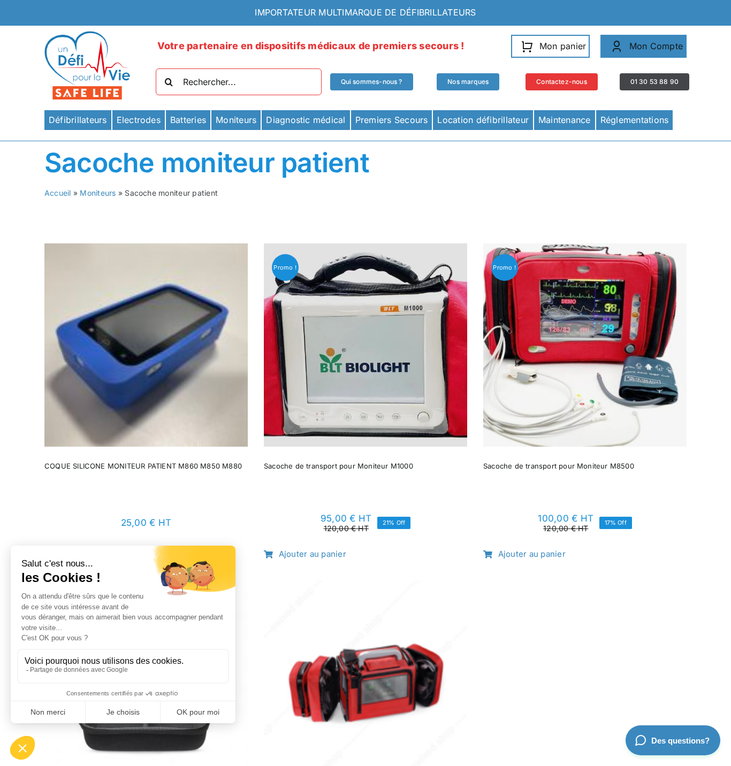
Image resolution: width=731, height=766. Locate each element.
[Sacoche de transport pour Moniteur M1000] (365, 250)
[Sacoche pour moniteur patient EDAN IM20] (365, 587)
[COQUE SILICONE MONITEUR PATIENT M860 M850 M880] (146, 250)
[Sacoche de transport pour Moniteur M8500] (585, 250)
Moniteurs (98, 192)
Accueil (57, 192)
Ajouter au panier (312, 554)
